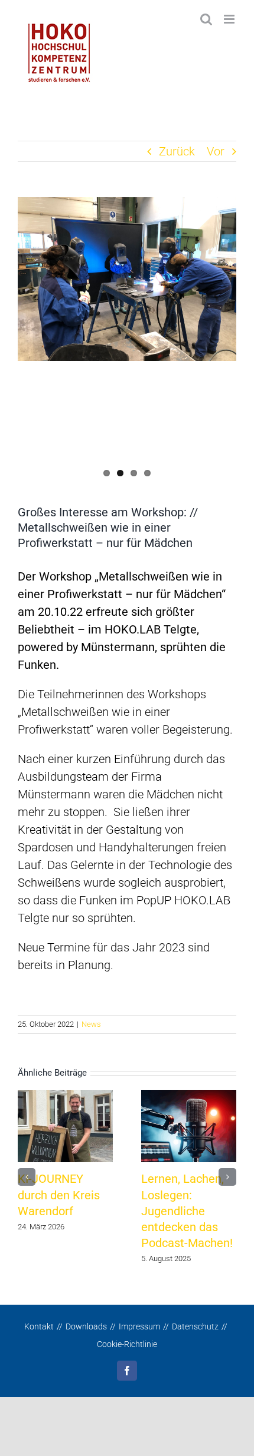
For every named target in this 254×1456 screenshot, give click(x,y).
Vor (215, 151)
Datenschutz (195, 1326)
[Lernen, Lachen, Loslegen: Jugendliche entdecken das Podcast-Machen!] (188, 1125)
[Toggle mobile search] (206, 19)
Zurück (177, 151)
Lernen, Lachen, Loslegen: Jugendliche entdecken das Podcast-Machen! (187, 1211)
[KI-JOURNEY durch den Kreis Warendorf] (65, 1125)
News (91, 1024)
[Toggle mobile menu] (230, 19)
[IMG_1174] (127, 279)
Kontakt (39, 1326)
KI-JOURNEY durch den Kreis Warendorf (59, 1195)
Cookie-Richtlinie (127, 1344)
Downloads (86, 1326)
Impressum (139, 1326)
